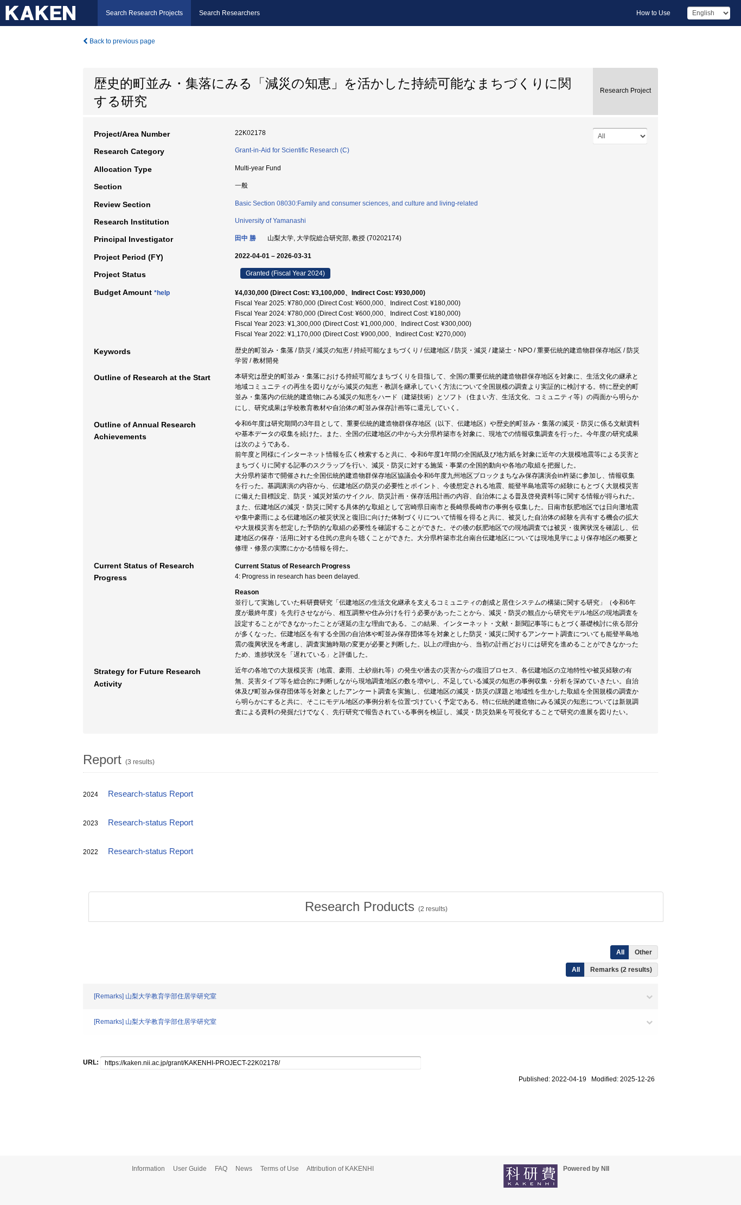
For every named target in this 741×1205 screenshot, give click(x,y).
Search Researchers (229, 13)
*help (162, 293)
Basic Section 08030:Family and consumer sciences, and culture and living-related (356, 203)
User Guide (190, 1168)
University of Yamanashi (270, 221)
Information (148, 1168)
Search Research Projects (144, 13)
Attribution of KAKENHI (340, 1168)
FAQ (221, 1168)
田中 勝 (245, 238)
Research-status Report (150, 794)
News (243, 1168)
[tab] (375, 907)
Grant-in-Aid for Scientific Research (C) (292, 150)
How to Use (653, 13)
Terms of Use (279, 1168)
